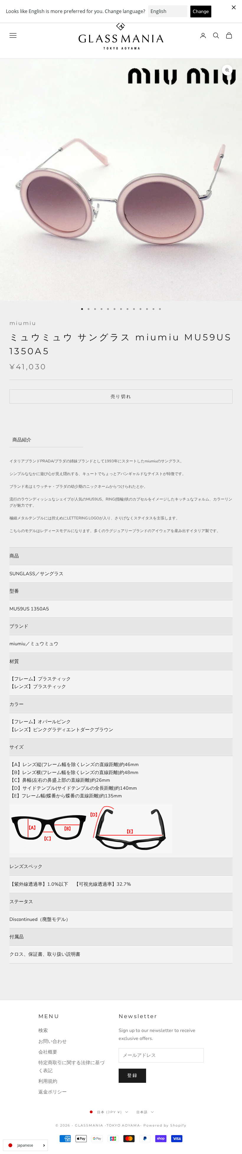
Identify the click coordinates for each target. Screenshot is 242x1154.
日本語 (142, 1112)
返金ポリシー (52, 1092)
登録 (132, 1075)
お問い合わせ (52, 1041)
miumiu (22, 323)
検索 (43, 1030)
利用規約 (47, 1081)
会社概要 (47, 1052)
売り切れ (121, 396)
